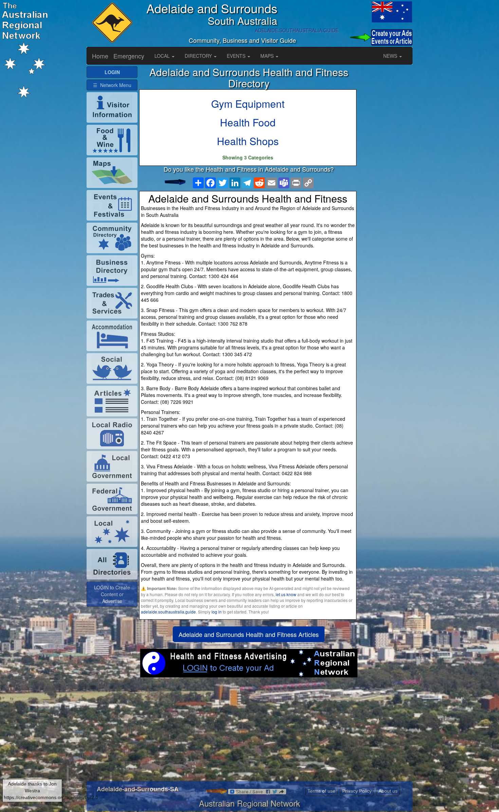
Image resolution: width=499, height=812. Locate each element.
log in (216, 612)
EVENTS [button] (237, 55)
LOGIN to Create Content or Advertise (112, 594)
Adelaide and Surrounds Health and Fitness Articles (249, 634)
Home (100, 55)
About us (388, 791)
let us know (286, 594)
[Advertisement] (248, 731)
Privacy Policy (357, 791)
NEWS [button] (391, 55)
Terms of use (321, 791)
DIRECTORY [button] (199, 55)
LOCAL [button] (162, 55)
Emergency (128, 55)
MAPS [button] (267, 55)
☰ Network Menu (112, 85)
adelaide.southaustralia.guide (168, 612)
